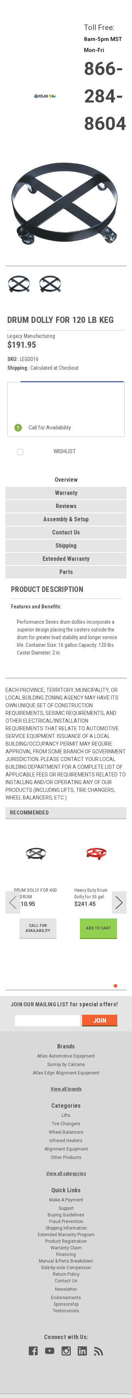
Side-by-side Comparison (66, 1267)
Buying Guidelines (66, 1215)
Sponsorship (66, 1304)
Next (119, 902)
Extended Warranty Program (66, 1234)
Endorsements (66, 1297)
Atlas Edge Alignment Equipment (66, 1072)
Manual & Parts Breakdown (66, 1261)
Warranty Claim (66, 1247)
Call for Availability (38, 928)
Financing (66, 1254)
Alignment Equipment (66, 1149)
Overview (66, 479)
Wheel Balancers (66, 1132)
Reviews (66, 506)
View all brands (66, 1089)
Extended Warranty (66, 558)
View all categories (66, 1173)
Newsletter (66, 1289)
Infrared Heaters (66, 1140)
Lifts (66, 1115)
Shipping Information (66, 1228)
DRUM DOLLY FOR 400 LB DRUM (35, 893)
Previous (13, 902)
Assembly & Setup (66, 519)
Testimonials (66, 1310)
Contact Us (66, 532)
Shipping (66, 545)
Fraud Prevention (66, 1221)
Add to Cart (98, 928)
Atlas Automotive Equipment (66, 1056)
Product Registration (66, 1241)
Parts (66, 571)
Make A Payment (66, 1200)
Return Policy (66, 1274)
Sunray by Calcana (66, 1064)
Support (66, 1208)
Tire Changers (66, 1123)
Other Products (66, 1157)
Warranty (66, 492)
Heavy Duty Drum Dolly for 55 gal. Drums (91, 893)
